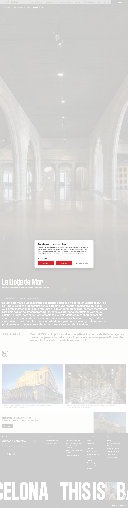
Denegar (64, 263)
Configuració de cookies (82, 263)
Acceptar (46, 263)
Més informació (42, 258)
